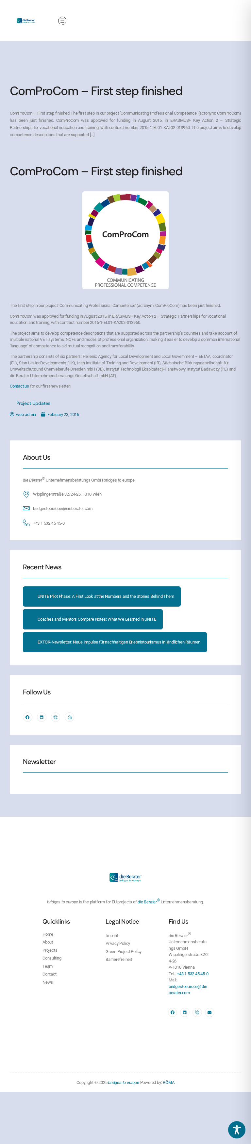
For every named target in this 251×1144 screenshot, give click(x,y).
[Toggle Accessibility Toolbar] (236, 1129)
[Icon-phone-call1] (55, 717)
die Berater (149, 901)
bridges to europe (123, 1082)
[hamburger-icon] (62, 21)
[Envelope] (209, 1012)
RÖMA (168, 1082)
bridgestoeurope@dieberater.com (62, 508)
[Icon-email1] (69, 717)
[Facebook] (27, 717)
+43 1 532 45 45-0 (49, 523)
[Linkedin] (41, 717)
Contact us (19, 386)
